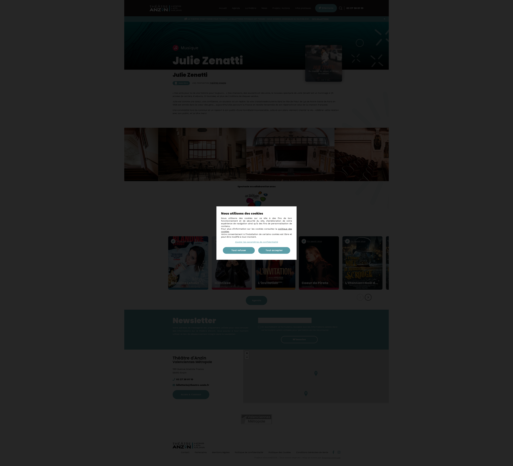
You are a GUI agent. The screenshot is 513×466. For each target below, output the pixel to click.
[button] (256, 242)
